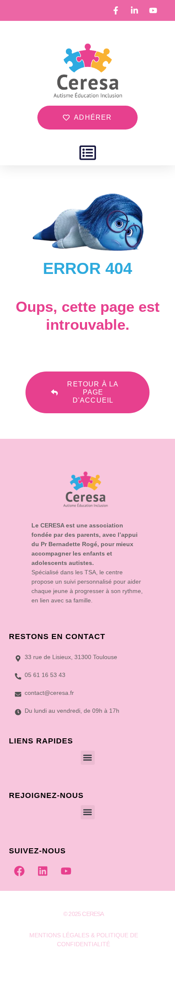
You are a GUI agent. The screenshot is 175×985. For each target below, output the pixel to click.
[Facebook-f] (67, 965)
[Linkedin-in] (84, 965)
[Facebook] (19, 871)
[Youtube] (66, 871)
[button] (87, 152)
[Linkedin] (43, 871)
